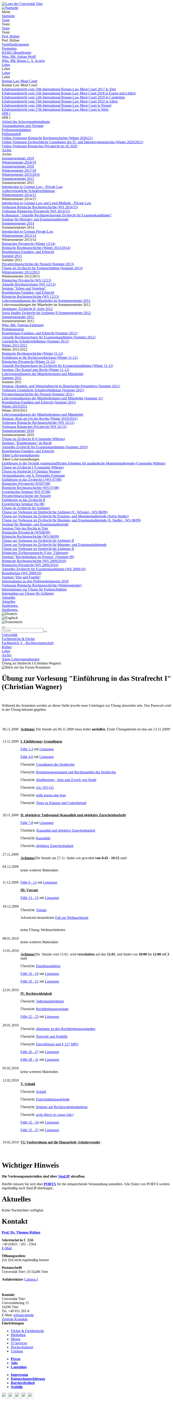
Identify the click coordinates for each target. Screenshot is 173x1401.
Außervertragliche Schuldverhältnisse (28, 191)
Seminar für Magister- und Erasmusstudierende (35, 219)
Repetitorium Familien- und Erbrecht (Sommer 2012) (39, 333)
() (54, 1115)
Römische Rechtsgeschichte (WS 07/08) (30, 488)
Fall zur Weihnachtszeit (71, 918)
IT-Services (19, 1343)
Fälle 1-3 (26, 749)
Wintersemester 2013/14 (19, 235)
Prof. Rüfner (11, 36)
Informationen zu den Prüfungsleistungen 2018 (35, 581)
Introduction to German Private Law (27, 231)
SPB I (6, 113)
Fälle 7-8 (26, 823)
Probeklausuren (13, 329)
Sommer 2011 (12, 378)
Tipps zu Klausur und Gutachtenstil (61, 803)
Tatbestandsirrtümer (50, 1001)
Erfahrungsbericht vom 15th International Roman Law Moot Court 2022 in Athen (60, 101)
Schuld (41, 1092)
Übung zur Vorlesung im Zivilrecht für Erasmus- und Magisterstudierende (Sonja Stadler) (65, 516)
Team (6, 20)
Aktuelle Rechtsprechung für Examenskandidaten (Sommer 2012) (49, 337)
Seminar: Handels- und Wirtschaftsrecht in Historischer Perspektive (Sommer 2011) (61, 386)
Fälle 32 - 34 (29, 1122)
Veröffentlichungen (15, 44)
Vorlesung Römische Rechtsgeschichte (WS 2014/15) (40, 207)
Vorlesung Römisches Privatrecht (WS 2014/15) (36, 211)
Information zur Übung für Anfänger (28, 593)
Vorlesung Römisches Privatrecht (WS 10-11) (34, 427)
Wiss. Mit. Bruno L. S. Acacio (23, 61)
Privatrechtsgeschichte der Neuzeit (26, 496)
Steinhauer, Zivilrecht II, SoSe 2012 (27, 309)
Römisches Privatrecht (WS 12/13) (26, 280)
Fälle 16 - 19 (29, 974)
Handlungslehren (48, 966)
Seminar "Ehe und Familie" (21, 577)
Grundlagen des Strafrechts (55, 764)
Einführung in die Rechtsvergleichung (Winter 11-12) (39, 357)
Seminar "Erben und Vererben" (24, 288)
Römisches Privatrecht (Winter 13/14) (28, 244)
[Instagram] (24, 1397)
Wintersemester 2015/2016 (21, 174)
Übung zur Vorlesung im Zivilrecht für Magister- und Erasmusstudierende (54, 545)
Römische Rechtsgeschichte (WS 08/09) (30, 536)
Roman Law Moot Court (19, 81)
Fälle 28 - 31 (29, 1059)
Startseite (8, 16)
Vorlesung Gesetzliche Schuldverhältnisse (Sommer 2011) (43, 390)
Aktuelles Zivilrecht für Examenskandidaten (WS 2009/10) (44, 569)
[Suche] (3, 627)
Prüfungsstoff (11, 134)
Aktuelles (8, 597)
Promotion (9, 48)
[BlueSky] (11, 1397)
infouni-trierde (24, 1315)
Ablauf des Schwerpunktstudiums (26, 122)
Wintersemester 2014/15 (19, 195)
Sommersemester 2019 (18, 158)
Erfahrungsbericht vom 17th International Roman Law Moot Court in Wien (55, 109)
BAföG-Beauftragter (16, 52)
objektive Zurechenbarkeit (54, 846)
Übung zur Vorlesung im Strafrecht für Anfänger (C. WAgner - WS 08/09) (54, 512)
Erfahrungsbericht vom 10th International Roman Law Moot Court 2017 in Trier (59, 89)
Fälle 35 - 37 (29, 1130)
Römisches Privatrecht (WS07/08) (26, 484)
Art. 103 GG (45, 787)
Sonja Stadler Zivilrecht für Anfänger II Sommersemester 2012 (46, 313)
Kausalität (43, 838)
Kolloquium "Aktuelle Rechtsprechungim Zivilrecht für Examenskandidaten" (57, 215)
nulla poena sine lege (51, 795)
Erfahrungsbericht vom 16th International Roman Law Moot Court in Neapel (56, 105)
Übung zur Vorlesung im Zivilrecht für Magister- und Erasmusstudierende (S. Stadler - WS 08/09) (71, 520)
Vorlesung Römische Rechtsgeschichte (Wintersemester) (42, 585)
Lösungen (46, 749)
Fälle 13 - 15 (29, 898)
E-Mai (6, 1248)
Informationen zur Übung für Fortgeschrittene (34, 589)
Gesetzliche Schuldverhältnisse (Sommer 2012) (35, 341)
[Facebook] (5, 1397)
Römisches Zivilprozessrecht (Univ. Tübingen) (35, 553)
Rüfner (7, 647)
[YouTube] (18, 1397)
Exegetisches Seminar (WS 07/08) (26, 492)
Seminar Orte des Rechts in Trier (25, 528)
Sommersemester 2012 (18, 317)
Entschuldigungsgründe (53, 1099)
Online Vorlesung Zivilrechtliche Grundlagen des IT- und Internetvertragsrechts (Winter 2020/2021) (72, 142)
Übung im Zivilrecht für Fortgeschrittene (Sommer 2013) (42, 268)
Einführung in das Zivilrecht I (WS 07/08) (31, 479)
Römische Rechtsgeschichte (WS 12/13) (30, 296)
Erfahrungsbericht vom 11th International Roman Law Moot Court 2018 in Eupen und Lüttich (69, 93)
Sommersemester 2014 (18, 223)
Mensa (15, 1339)
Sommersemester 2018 (18, 166)
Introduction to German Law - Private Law (32, 187)
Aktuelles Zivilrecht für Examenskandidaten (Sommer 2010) (45, 447)
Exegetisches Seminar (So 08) (23, 504)
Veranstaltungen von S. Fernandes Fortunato (33, 475)
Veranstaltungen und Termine (22, 126)
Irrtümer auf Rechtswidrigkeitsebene (62, 1107)
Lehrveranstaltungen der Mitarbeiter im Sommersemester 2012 (46, 301)
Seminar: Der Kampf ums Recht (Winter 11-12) (35, 370)
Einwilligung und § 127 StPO (57, 1044)
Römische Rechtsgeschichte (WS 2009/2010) (34, 561)
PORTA (50, 1184)
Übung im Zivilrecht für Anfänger (26, 508)
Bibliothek (18, 1335)
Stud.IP (64, 1176)
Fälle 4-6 (26, 757)
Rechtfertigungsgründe (52, 1009)
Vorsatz (41, 910)
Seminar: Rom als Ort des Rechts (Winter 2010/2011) (39, 418)
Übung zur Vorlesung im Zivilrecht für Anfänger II (38, 540)
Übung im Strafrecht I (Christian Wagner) (31, 471)
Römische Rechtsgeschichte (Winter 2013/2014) (36, 248)
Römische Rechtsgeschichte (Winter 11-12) (32, 353)
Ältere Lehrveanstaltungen (20, 455)
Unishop (17, 1351)
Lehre (6, 65)
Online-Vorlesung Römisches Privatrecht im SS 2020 (39, 146)
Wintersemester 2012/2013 (21, 272)
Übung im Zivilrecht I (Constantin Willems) (33, 467)
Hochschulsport (22, 1347)
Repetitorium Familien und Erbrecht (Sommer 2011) (39, 402)
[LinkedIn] (31, 1397)
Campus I (31, 1279)
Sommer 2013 (12, 256)
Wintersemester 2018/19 (19, 162)
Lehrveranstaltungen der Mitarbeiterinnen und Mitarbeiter (42, 374)
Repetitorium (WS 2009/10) (21, 573)
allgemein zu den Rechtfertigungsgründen (65, 1029)
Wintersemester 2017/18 (19, 170)
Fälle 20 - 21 (29, 981)
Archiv (7, 150)
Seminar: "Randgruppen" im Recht (27, 443)
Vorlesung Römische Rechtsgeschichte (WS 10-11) (38, 423)
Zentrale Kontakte (14, 1319)
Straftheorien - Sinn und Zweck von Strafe (66, 780)
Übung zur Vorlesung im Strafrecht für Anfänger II (38, 549)
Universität (9, 635)
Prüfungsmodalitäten (16, 130)
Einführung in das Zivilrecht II (23, 500)
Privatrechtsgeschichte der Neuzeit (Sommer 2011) (38, 394)
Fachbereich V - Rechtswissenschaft (27, 643)
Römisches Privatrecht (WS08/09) (26, 532)
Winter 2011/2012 (14, 345)
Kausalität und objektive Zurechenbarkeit (65, 830)
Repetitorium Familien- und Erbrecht (28, 252)
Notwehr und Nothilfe (52, 1036)
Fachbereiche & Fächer (18, 639)
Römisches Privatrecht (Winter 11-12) (28, 362)
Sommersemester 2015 (18, 179)
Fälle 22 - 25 (29, 1016)
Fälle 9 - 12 (28, 882)
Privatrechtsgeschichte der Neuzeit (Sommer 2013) (38, 264)
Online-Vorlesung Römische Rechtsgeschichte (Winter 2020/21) (47, 138)
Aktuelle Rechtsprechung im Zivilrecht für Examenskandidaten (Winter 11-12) (57, 366)
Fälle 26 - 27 (29, 1052)
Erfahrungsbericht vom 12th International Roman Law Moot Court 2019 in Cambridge (63, 97)
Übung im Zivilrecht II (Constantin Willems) (33, 439)
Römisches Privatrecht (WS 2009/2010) (30, 565)
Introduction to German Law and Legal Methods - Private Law (46, 203)
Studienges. (10, 606)
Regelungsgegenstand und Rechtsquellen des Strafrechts (76, 772)
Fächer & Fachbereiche (27, 1331)
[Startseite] (22, 4)
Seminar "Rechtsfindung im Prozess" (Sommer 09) (38, 557)
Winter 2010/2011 (14, 406)
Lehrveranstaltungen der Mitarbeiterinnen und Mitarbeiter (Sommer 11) (52, 398)
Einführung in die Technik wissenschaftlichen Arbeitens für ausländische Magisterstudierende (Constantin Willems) (83, 463)
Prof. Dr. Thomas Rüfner (21, 1232)
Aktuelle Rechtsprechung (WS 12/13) (28, 284)
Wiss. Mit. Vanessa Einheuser (23, 325)
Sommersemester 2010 (18, 431)
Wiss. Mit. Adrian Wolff (19, 57)
